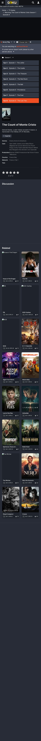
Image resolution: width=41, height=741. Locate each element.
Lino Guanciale (31, 149)
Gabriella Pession (27, 147)
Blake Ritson (29, 143)
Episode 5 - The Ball (13, 84)
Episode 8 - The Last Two (15, 101)
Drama (11, 141)
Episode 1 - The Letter (13, 63)
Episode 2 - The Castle (14, 68)
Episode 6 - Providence (14, 90)
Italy (15, 157)
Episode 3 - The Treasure (14, 73)
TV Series (12, 10)
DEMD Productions (21, 152)
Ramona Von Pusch (29, 145)
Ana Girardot (23, 149)
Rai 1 (16, 160)
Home (4, 10)
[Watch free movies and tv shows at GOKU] (12, 2)
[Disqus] (20, 213)
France (11, 157)
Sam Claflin (13, 143)
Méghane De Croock (15, 145)
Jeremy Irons (21, 143)
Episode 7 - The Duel (13, 95)
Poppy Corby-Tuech (15, 147)
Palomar (12, 152)
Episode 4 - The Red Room (15, 79)
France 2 (12, 160)
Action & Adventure (20, 141)
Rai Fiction (30, 152)
